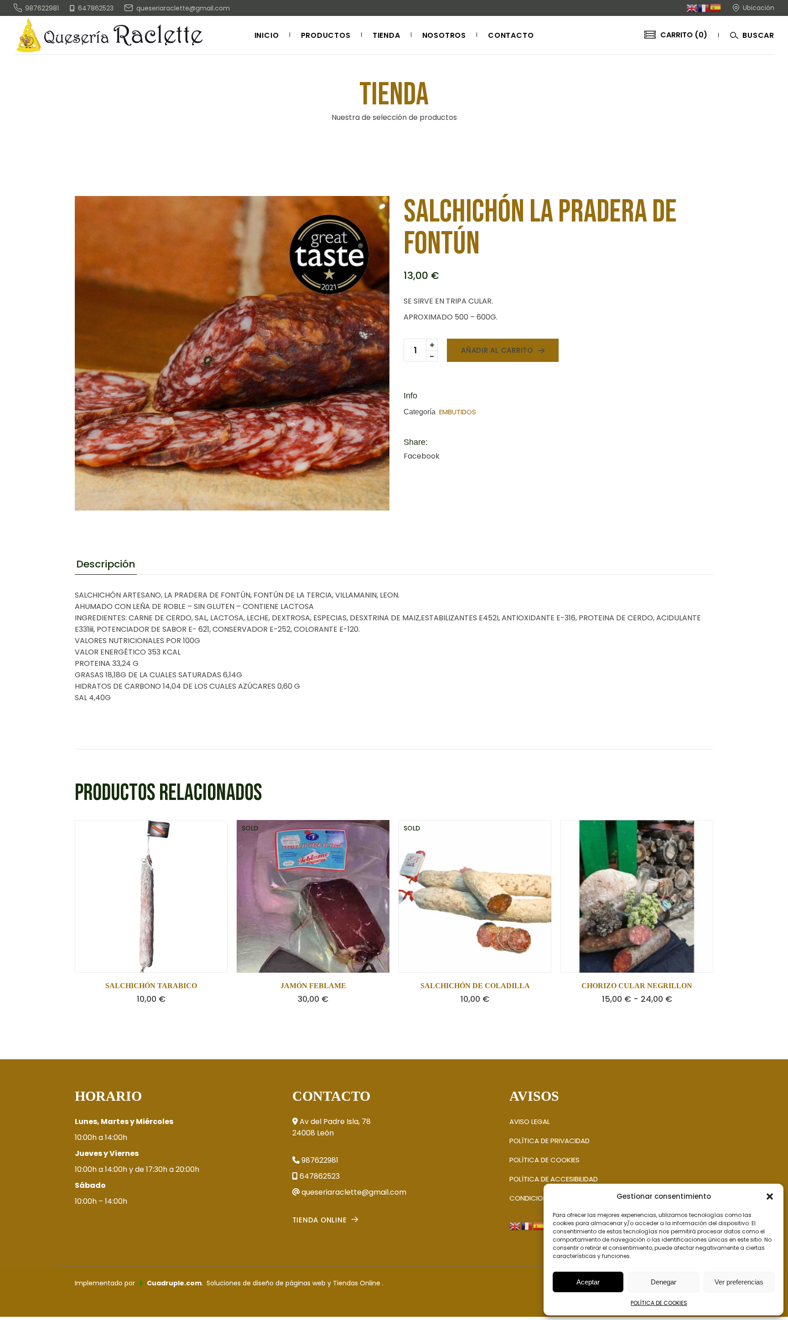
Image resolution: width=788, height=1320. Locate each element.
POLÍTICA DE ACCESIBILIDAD (553, 1179)
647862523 (319, 1176)
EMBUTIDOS (457, 412)
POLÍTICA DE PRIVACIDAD (549, 1140)
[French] (704, 7)
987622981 (319, 1160)
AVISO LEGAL (529, 1121)
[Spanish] (716, 7)
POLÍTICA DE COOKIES (659, 1303)
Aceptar (588, 1282)
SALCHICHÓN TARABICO (151, 986)
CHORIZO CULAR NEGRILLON (636, 986)
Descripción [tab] (105, 564)
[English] (692, 7)
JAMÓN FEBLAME (313, 986)
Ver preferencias (739, 1282)
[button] (769, 1196)
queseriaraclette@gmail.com (353, 1192)
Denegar (663, 1282)
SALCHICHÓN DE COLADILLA (475, 986)
